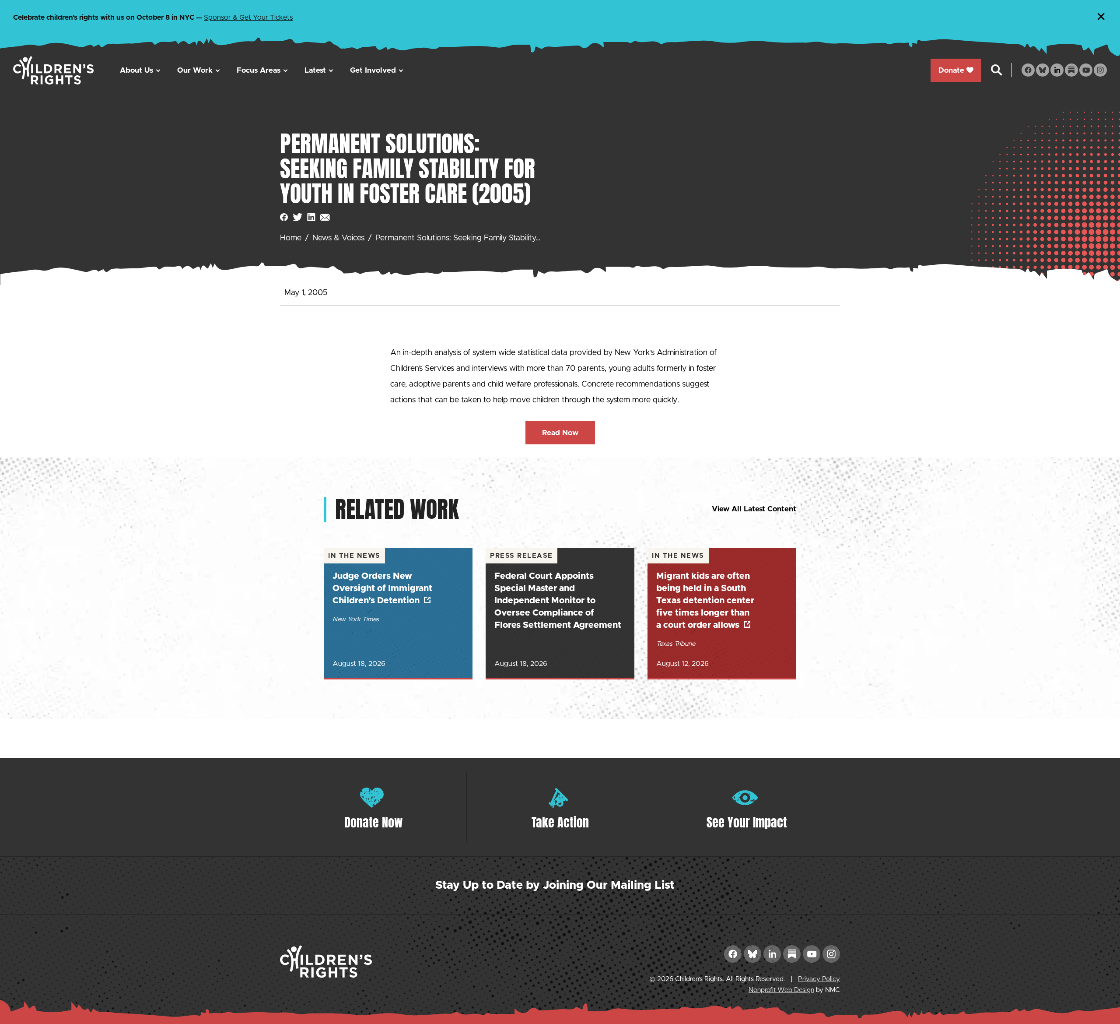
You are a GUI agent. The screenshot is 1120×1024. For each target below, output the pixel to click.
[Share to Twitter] (298, 217)
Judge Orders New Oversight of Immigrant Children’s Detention (382, 588)
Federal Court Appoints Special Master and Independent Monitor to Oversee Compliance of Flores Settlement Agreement (557, 601)
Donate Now (373, 822)
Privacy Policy (819, 979)
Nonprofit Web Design (781, 990)
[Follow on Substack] (1071, 70)
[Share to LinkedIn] (311, 217)
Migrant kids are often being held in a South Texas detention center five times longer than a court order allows (705, 601)
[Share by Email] (325, 217)
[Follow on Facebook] (1028, 70)
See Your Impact (747, 822)
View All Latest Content (754, 509)
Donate (951, 70)
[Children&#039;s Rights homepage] (53, 70)
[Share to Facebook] (284, 217)
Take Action (560, 822)
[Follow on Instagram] (1100, 70)
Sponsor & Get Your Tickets (248, 17)
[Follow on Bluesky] (1042, 70)
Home (290, 238)
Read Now (560, 432)
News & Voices (338, 238)
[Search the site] (996, 70)
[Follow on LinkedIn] (1057, 70)
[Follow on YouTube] (1085, 70)
